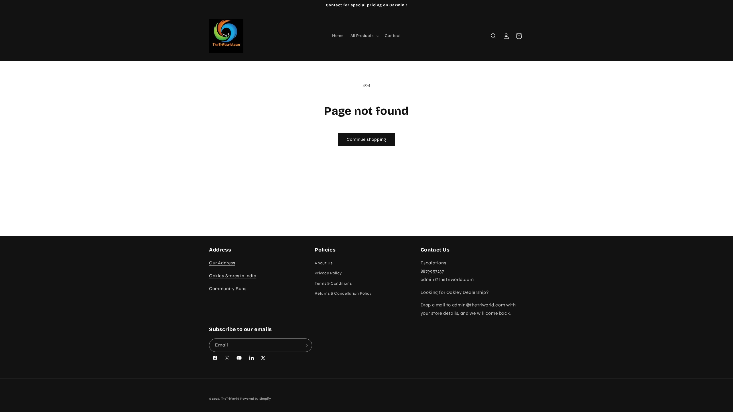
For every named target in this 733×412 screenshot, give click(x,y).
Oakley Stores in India (232, 275)
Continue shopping (366, 139)
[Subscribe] (305, 345)
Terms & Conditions (333, 283)
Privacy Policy (328, 273)
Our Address (222, 263)
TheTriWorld (230, 399)
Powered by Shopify (255, 399)
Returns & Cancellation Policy (343, 293)
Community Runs (227, 288)
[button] (364, 36)
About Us (323, 263)
